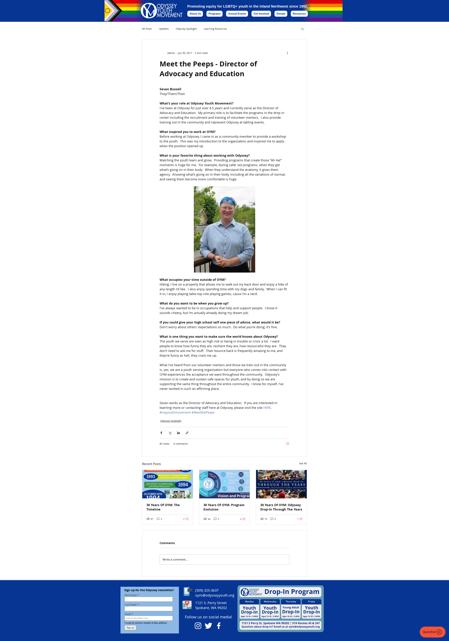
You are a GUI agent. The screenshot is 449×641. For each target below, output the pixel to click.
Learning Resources (215, 28)
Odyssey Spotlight (186, 28)
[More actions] (287, 53)
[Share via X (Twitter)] (170, 432)
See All (303, 463)
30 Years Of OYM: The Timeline (163, 507)
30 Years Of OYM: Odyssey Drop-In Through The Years (281, 507)
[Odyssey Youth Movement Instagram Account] (198, 625)
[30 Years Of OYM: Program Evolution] (224, 484)
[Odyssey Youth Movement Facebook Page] (218, 625)
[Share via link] (187, 432)
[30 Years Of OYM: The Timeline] (167, 484)
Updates (164, 28)
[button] (302, 28)
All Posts (147, 28)
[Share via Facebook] (161, 432)
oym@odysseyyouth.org (214, 595)
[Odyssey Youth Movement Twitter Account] (208, 625)
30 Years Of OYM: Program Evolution (223, 507)
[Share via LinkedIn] (178, 432)
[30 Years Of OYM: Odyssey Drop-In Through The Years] (281, 484)
